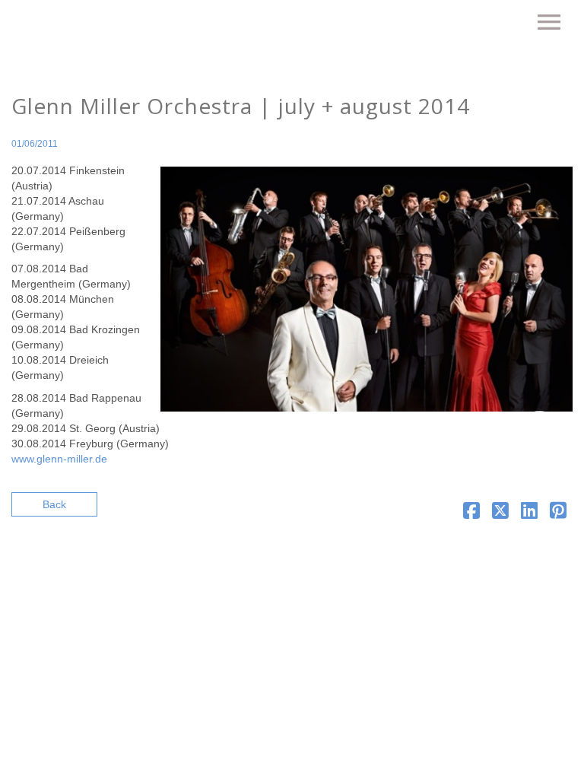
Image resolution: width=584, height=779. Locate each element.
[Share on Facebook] (471, 513)
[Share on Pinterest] (558, 513)
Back (54, 504)
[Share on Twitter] (500, 513)
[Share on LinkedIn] (529, 513)
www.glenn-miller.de (59, 459)
